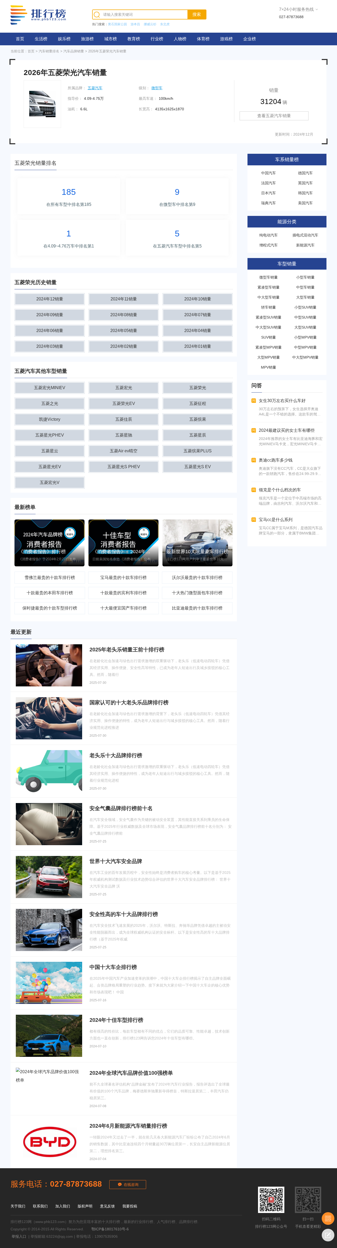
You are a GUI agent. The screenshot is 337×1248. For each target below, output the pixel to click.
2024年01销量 (197, 346)
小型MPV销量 (305, 337)
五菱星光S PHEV (123, 466)
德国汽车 (305, 173)
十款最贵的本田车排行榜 (50, 593)
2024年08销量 (123, 315)
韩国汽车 (305, 193)
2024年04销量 (197, 330)
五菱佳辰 (123, 419)
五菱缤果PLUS (198, 451)
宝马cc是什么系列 (276, 519)
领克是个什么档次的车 (280, 490)
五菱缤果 (197, 419)
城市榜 (110, 39)
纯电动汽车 (268, 235)
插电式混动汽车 (305, 235)
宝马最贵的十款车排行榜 (123, 577)
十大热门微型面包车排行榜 (197, 593)
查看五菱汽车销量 (274, 115)
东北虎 (165, 24)
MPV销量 (268, 367)
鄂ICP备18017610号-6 (110, 1229)
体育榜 (203, 39)
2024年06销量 (49, 330)
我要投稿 (129, 1206)
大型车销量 (305, 297)
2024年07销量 (197, 315)
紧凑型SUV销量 (268, 317)
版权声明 (85, 1206)
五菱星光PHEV (49, 435)
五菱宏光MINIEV (49, 387)
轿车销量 (268, 307)
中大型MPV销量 (305, 357)
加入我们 (62, 1206)
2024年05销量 (123, 330)
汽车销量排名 (49, 51)
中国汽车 (268, 173)
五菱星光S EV (197, 466)
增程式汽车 (268, 245)
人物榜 (180, 39)
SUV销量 (268, 337)
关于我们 (18, 1206)
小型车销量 (305, 277)
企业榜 (249, 39)
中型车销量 (305, 287)
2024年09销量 (49, 315)
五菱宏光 (123, 387)
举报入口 (19, 1236)
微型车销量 (268, 277)
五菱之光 (49, 403)
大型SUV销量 (305, 327)
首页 (20, 39)
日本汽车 (268, 193)
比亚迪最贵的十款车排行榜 (197, 608)
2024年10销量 (197, 299)
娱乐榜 (64, 39)
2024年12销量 (49, 299)
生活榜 (41, 39)
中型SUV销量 (305, 317)
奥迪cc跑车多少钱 (276, 460)
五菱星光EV (49, 466)
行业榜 (157, 39)
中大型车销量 (268, 297)
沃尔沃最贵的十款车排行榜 (197, 577)
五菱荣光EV (123, 403)
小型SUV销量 (305, 307)
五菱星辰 (197, 435)
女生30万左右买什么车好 (282, 400)
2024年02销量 (123, 346)
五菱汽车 (95, 88)
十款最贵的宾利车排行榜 (123, 593)
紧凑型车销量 (268, 287)
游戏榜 (226, 39)
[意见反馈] (328, 1235)
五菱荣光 (197, 387)
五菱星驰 (123, 435)
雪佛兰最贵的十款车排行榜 (49, 577)
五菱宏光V (50, 482)
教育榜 (133, 39)
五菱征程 (197, 403)
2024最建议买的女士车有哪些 (287, 430)
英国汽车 (305, 183)
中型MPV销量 (305, 347)
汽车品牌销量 (73, 51)
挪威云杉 (150, 24)
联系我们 (40, 1206)
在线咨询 (131, 1184)
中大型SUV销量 (268, 327)
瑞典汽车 (268, 203)
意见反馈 (107, 1206)
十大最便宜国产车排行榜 (123, 608)
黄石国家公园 (117, 24)
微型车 (156, 88)
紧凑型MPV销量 (268, 347)
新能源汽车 (305, 245)
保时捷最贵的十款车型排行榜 (49, 608)
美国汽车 (305, 203)
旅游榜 (87, 39)
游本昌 (135, 24)
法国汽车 (268, 183)
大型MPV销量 (268, 357)
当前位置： (19, 51)
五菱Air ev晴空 (123, 451)
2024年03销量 (49, 346)
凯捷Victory (49, 419)
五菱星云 (49, 451)
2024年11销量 (124, 299)
